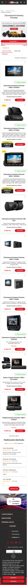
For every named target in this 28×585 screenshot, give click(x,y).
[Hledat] (2, 2)
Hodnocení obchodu (14, 440)
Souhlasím (13, 581)
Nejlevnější (17, 51)
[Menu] (24, 2)
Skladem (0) (6, 48)
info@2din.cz (15, 537)
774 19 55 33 (15, 534)
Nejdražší (5, 54)
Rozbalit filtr (13, 41)
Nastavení (13, 577)
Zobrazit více (14, 488)
